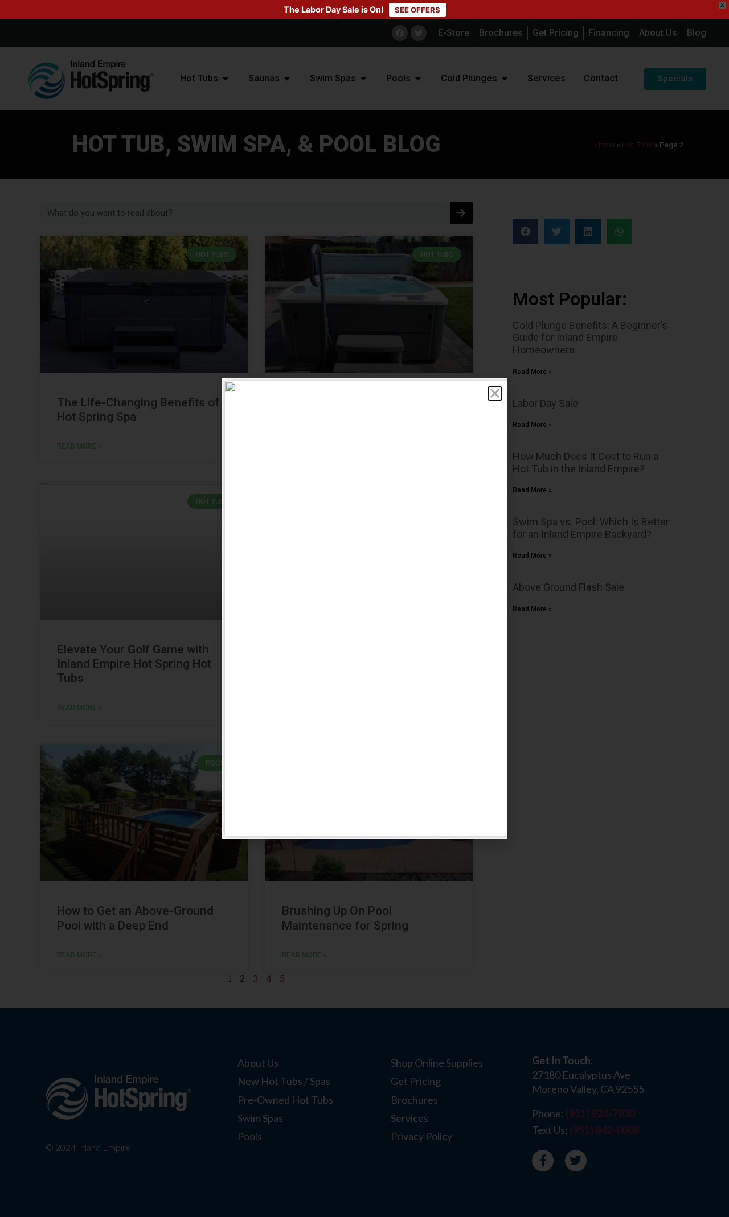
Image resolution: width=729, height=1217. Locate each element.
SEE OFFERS (417, 9)
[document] (364, 608)
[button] (495, 393)
